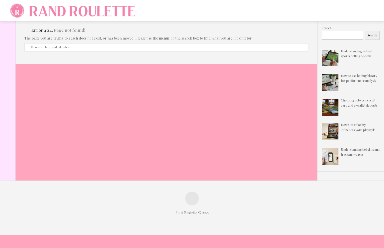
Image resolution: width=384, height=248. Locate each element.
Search (327, 28)
